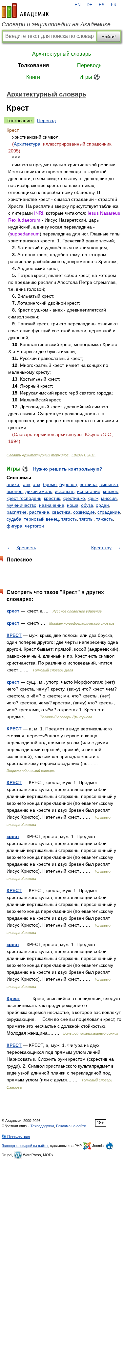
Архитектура (27, 144)
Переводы (90, 65)
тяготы (86, 519)
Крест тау (101, 547)
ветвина (88, 484)
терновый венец (41, 519)
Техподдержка (42, 1126)
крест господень (24, 498)
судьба (14, 519)
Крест (13, 998)
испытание (88, 491)
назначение (51, 505)
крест (13, 610)
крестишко (74, 498)
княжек (110, 491)
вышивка (108, 484)
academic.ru (25, 10)
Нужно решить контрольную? (67, 469)
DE (89, 5)
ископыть (64, 491)
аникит (13, 484)
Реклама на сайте (71, 1126)
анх (36, 484)
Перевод (46, 120)
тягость (69, 519)
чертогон (34, 526)
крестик (52, 498)
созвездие (84, 512)
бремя (50, 484)
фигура (14, 526)
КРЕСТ (14, 635)
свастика (61, 512)
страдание (108, 512)
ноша (72, 505)
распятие (17, 512)
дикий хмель (38, 491)
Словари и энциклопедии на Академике (56, 24)
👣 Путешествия (16, 1136)
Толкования (33, 65)
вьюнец (15, 491)
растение (39, 512)
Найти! (108, 36)
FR (113, 5)
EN (77, 5)
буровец (68, 484)
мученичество (21, 505)
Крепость (26, 547)
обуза (87, 505)
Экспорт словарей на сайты (25, 1146)
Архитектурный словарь (61, 54)
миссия (109, 498)
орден (102, 505)
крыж (93, 498)
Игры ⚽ (89, 77)
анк (26, 484)
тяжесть (104, 519)
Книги (33, 77)
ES (102, 5)
